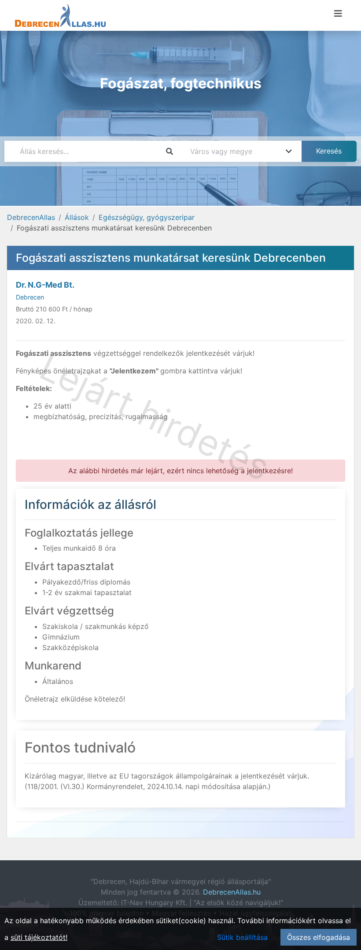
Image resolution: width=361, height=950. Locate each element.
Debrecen (30, 297)
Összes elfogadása (318, 937)
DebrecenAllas (31, 217)
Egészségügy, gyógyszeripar (147, 217)
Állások (77, 217)
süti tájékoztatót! (39, 937)
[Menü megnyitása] (338, 13)
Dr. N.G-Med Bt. (45, 284)
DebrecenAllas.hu (232, 892)
